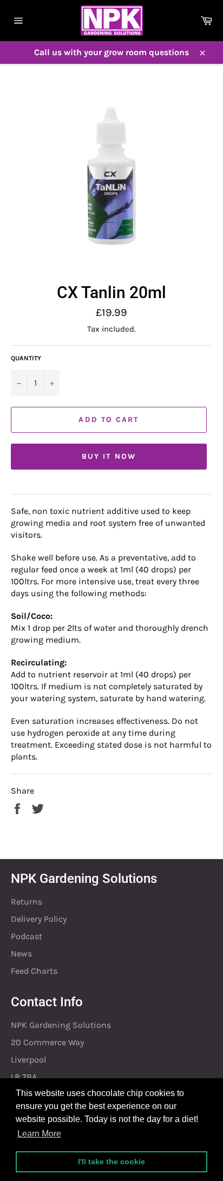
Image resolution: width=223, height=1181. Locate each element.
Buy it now (109, 456)
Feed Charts (34, 971)
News (21, 953)
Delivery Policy (39, 919)
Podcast (26, 936)
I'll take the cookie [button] (111, 1161)
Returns (26, 901)
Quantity (26, 358)
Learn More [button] (39, 1133)
